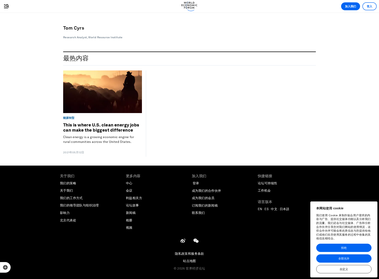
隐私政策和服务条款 (189, 254)
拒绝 (344, 247)
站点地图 (189, 261)
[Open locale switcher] (5, 267)
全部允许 (343, 258)
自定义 (344, 269)
